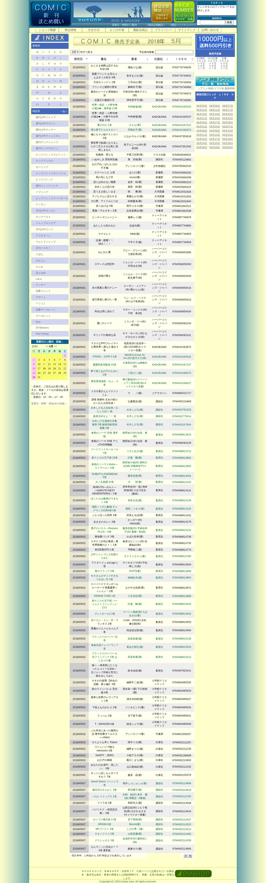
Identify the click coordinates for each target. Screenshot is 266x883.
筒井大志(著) (135, 500)
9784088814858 (181, 571)
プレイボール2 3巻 (104, 613)
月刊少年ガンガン (46, 210)
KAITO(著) (135, 571)
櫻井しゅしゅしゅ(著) (135, 783)
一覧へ (63, 111)
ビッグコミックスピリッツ (51, 154)
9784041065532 (181, 356)
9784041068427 (181, 383)
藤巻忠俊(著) (135, 475)
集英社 (159, 434)
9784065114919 (181, 790)
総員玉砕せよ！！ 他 (104, 416)
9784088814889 (181, 596)
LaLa (39, 279)
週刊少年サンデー (46, 129)
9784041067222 (181, 125)
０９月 (201, 63)
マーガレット (43, 315)
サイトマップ (187, 30)
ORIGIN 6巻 (104, 824)
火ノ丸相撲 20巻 (104, 482)
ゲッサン (41, 204)
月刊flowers (42, 327)
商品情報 (70, 30)
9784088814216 (181, 530)
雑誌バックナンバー (182, 24)
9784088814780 (181, 556)
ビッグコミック (44, 179)
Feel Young (42, 333)
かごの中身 (117, 30)
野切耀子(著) (135, 789)
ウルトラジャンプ (46, 241)
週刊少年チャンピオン (48, 136)
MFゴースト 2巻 (105, 829)
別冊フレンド (43, 291)
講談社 (159, 409)
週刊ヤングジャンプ (47, 142)
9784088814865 (181, 577)
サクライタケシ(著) (135, 556)
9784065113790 (181, 796)
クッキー (41, 284)
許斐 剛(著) (135, 457)
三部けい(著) (135, 373)
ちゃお (39, 266)
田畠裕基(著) (135, 638)
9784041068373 (181, 373)
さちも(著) (135, 125)
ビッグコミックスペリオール (52, 198)
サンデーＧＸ (43, 216)
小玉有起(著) (135, 595)
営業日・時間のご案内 (128, 24)
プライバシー (163, 30)
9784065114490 (181, 834)
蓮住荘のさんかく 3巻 (104, 789)
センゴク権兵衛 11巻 (104, 819)
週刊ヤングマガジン (47, 148)
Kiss (38, 321)
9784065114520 (181, 824)
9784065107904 (181, 424)
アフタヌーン (43, 235)
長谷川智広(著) (135, 647)
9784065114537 (181, 819)
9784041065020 (181, 106)
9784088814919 (181, 604)
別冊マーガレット (46, 309)
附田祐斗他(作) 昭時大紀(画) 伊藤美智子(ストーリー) (135, 466)
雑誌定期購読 (155, 24)
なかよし (41, 260)
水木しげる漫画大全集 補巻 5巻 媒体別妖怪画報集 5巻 (104, 424)
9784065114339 (181, 840)
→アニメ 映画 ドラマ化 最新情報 (215, 88)
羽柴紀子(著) (135, 129)
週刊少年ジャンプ (46, 117)
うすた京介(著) (135, 451)
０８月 (201, 65)
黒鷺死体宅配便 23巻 (104, 364)
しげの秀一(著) (135, 829)
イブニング (42, 192)
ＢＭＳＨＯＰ (111, 871)
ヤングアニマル (44, 160)
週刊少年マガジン (46, 123)
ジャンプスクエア (46, 223)
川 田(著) (135, 482)
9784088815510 (181, 657)
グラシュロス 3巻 (104, 840)
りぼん (39, 254)
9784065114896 (181, 783)
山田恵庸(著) (135, 833)
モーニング (42, 167)
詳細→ (60, 341)
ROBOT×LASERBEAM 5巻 (104, 476)
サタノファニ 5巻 (104, 833)
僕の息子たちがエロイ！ (104, 129)
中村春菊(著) (135, 106)
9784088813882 (181, 457)
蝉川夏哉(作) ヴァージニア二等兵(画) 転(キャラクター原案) (135, 383)
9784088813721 (181, 451)
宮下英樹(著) (135, 819)
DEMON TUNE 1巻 (104, 595)
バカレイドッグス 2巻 (104, 796)
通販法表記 (140, 30)
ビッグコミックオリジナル (51, 173)
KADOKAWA (159, 106)
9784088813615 (181, 434)
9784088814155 (181, 508)
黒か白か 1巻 (104, 125)
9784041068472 (181, 129)
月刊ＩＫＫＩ (43, 248)
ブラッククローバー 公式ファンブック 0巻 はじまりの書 (104, 657)
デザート (41, 297)
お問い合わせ (210, 30)
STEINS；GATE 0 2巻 (104, 356)
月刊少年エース (44, 229)
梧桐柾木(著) (135, 577)
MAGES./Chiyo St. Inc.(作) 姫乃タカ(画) (134, 356)
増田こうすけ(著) (134, 508)
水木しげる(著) (135, 409)
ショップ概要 (47, 30)
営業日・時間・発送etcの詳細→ (49, 403)
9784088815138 (181, 638)
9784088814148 (181, 500)
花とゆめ (41, 273)
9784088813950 (181, 466)
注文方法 (94, 30)
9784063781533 (181, 409)
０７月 (201, 68)
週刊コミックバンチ (47, 185)
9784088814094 (181, 476)
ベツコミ (41, 303)
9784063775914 (181, 416)
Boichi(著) (134, 824)
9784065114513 (181, 829)
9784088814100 (181, 482)
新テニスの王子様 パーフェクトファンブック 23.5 (104, 604)
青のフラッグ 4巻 (104, 571)
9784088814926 (181, 613)
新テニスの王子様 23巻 (105, 457)
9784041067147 (181, 364)
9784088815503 (181, 647)
